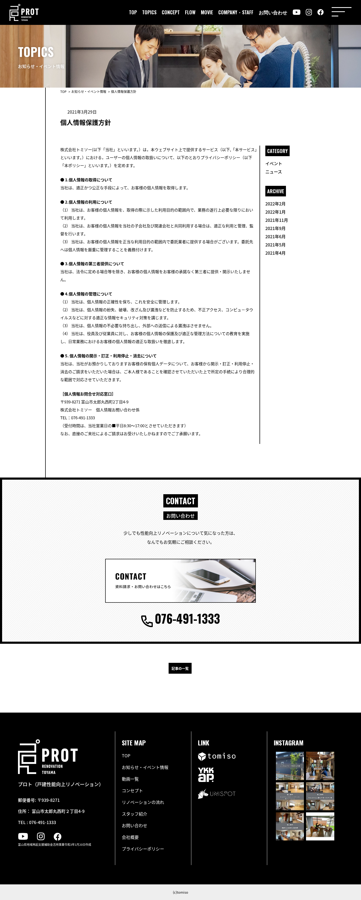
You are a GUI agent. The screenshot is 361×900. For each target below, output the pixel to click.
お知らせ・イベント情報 (145, 767)
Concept (171, 12)
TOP (63, 91)
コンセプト (132, 790)
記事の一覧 (180, 668)
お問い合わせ (273, 12)
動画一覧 (130, 779)
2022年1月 (275, 212)
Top (133, 12)
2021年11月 (276, 220)
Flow (190, 12)
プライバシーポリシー (143, 848)
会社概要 (130, 837)
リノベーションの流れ (143, 802)
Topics (149, 12)
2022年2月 (275, 203)
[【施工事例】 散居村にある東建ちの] (290, 826)
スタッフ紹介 (134, 814)
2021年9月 (275, 228)
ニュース (273, 171)
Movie (207, 12)
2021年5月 (275, 244)
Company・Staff (235, 12)
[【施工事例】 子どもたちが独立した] (290, 796)
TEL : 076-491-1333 (37, 822)
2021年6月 (275, 236)
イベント (273, 163)
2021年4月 (275, 253)
